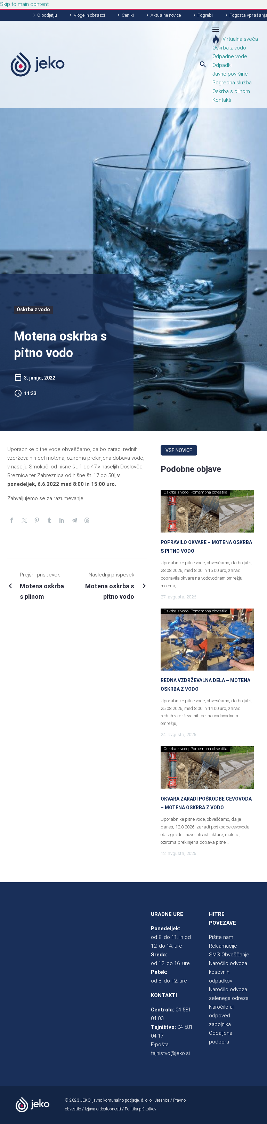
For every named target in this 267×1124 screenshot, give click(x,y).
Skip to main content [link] (24, 4)
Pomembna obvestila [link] (209, 492)
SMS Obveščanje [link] (229, 954)
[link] (37, 64)
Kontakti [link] (221, 100)
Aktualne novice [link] (166, 15)
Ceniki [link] (128, 15)
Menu (215, 29)
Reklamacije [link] (223, 946)
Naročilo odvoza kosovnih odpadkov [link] (228, 972)
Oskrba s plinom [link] (231, 91)
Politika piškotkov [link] (140, 1109)
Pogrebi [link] (205, 15)
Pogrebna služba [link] (232, 82)
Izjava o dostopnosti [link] (103, 1109)
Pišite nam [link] (221, 937)
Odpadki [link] (222, 65)
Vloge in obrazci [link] (89, 15)
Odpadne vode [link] (229, 56)
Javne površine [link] (230, 74)
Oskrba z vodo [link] (229, 48)
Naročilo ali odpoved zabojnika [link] (222, 1015)
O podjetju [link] (47, 15)
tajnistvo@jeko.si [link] (170, 1053)
